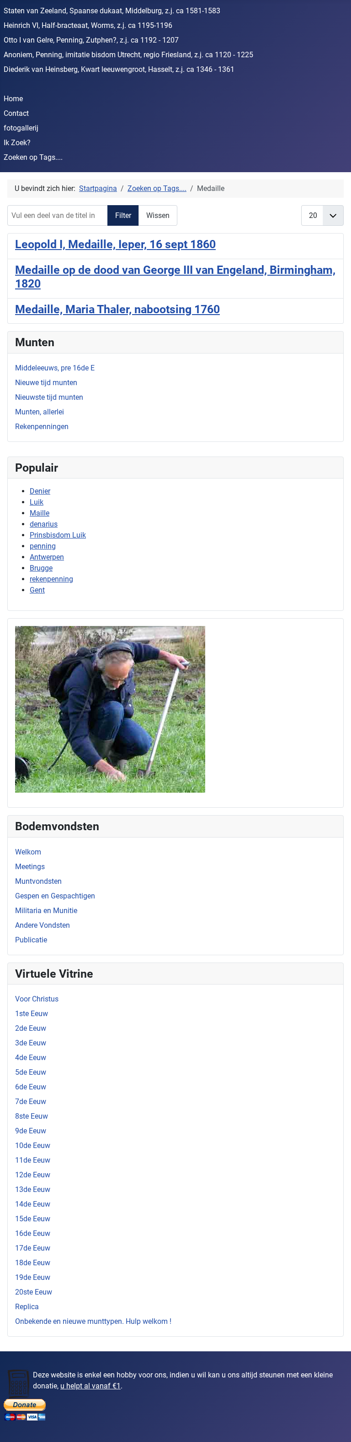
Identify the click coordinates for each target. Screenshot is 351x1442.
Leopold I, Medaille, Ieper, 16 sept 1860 (115, 244)
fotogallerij (21, 128)
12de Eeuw (32, 1174)
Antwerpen (47, 557)
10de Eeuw (32, 1145)
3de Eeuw (30, 1043)
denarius (44, 524)
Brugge (41, 568)
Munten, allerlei (39, 412)
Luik (36, 502)
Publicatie (31, 940)
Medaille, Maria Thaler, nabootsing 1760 (117, 309)
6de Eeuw (30, 1087)
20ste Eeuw (33, 1292)
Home (13, 98)
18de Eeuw (32, 1262)
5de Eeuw (30, 1072)
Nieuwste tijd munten (49, 397)
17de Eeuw (32, 1248)
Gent (37, 590)
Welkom (28, 852)
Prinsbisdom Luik (58, 535)
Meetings (30, 866)
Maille (39, 513)
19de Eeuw (32, 1277)
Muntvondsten (38, 881)
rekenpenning (51, 579)
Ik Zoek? (17, 142)
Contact (16, 113)
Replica (27, 1306)
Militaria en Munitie (46, 910)
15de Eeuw (32, 1218)
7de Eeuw (30, 1101)
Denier (40, 491)
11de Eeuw (32, 1160)
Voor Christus (36, 999)
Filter (123, 215)
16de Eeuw (32, 1233)
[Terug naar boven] (335, 1425)
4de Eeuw (30, 1057)
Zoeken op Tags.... (33, 157)
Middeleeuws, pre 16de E (55, 368)
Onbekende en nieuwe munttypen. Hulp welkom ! (93, 1321)
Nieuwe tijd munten (46, 382)
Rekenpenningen (42, 426)
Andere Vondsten (42, 925)
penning (43, 546)
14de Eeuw (32, 1204)
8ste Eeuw (31, 1116)
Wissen (158, 215)
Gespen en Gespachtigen (55, 896)
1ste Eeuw (31, 1013)
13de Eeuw (32, 1189)
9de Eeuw (30, 1130)
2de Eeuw (30, 1028)
